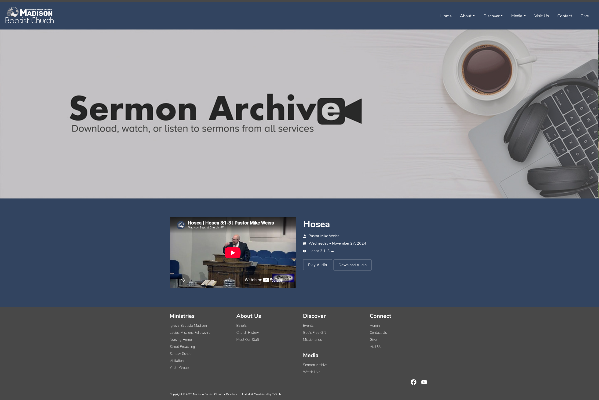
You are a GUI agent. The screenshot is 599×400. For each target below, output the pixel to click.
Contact (564, 16)
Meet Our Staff (247, 339)
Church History (247, 332)
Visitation (177, 360)
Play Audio (317, 264)
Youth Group (179, 367)
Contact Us (378, 332)
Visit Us (541, 16)
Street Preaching (182, 346)
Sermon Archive (315, 365)
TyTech (276, 394)
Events (308, 325)
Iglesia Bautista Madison (188, 325)
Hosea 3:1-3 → (321, 250)
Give (585, 16)
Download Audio (353, 265)
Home (446, 16)
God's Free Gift (314, 332)
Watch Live (311, 372)
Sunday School (181, 353)
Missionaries (312, 339)
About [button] (465, 16)
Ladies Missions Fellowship (190, 332)
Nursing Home (181, 339)
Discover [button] (491, 16)
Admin (375, 325)
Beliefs (241, 325)
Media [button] (516, 16)
